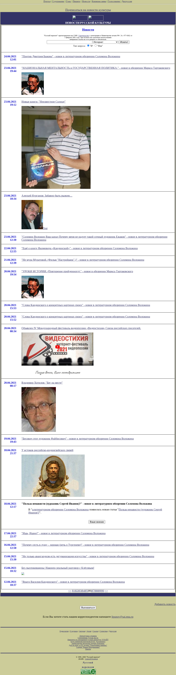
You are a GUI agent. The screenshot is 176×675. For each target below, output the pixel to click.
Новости (86, 1)
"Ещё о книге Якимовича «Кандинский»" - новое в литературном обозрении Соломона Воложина (79, 248)
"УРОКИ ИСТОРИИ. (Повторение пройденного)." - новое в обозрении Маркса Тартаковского (77, 271)
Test (45, 228)
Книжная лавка (99, 1)
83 (80, 590)
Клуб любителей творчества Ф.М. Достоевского (88, 641)
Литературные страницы (88, 636)
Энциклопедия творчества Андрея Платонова (88, 643)
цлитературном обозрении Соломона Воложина (60, 509)
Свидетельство (83, 35)
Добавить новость (164, 604)
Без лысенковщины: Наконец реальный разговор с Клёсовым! (57, 567)
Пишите (76, 1)
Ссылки (95, 631)
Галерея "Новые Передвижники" (88, 647)
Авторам (82, 631)
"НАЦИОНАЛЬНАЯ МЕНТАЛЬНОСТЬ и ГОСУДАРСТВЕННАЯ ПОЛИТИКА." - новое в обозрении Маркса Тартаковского (95, 67)
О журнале (74, 631)
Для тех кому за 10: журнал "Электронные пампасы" (88, 645)
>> (106, 590)
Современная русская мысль (88, 638)
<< (69, 590)
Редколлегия (64, 631)
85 (86, 590)
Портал (47, 1)
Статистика (104, 631)
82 (76, 590)
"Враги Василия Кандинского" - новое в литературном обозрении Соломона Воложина (73, 581)
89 (99, 590)
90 (102, 590)
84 (83, 590)
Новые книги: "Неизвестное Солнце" (43, 101)
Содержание (58, 1)
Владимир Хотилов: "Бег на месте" (42, 382)
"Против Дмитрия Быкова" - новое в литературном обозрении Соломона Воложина (70, 56)
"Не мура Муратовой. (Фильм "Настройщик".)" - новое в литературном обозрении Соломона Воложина (82, 259)
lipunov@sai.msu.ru (122, 616)
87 (93, 590)
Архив (89, 631)
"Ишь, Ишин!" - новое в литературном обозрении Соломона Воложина (63, 533)
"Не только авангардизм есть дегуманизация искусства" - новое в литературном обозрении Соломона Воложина (87, 556)
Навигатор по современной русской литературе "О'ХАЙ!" (88, 640)
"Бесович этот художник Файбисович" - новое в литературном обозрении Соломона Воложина (77, 438)
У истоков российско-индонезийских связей (47, 450)
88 (96, 590)
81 (73, 590)
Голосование (114, 1)
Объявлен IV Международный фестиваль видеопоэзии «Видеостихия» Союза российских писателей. (81, 328)
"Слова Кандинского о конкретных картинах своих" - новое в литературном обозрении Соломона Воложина (85, 305)
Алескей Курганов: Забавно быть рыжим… (46, 195)
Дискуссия (127, 1)
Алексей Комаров (91, 659)
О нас (68, 1)
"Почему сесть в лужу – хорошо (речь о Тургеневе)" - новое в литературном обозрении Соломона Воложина (85, 544)
